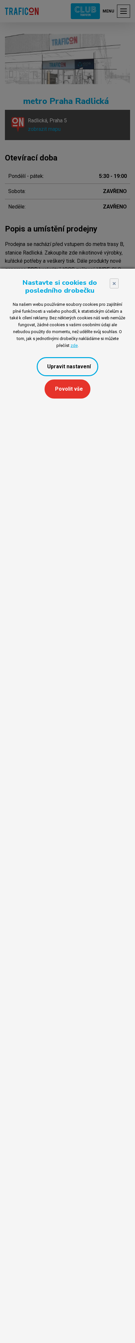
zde (74, 345)
